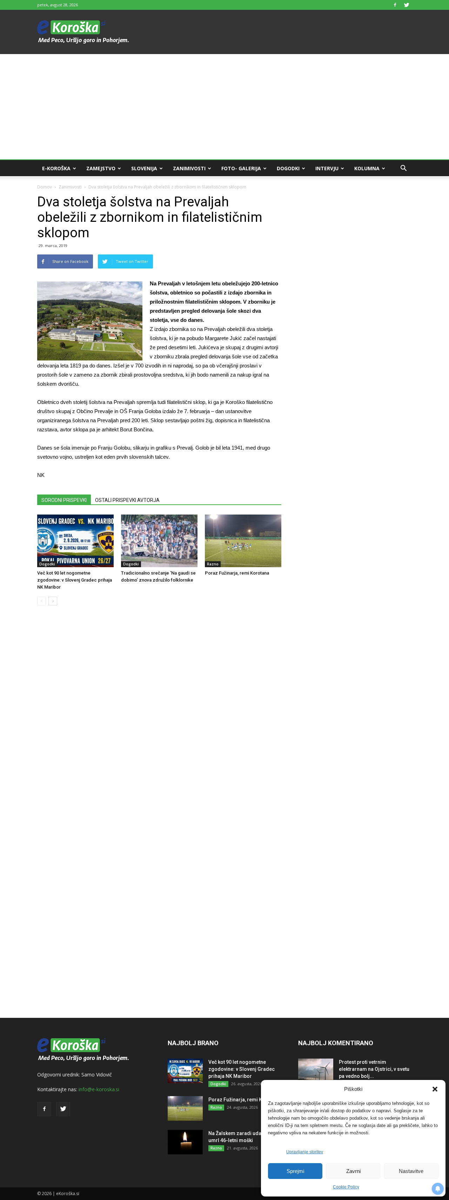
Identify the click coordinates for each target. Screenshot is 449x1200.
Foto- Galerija (241, 168)
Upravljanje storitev (304, 1151)
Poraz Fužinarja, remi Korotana (237, 573)
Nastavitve (411, 1171)
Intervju (327, 168)
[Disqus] (159, 717)
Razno (213, 564)
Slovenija (144, 168)
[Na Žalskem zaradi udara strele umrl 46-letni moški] (185, 1142)
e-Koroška (56, 168)
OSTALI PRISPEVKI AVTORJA (127, 500)
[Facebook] (395, 5)
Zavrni (353, 1171)
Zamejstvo (100, 168)
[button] (434, 1089)
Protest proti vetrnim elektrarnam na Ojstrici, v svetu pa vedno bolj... (374, 1069)
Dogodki (288, 168)
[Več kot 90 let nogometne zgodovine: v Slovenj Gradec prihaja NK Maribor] (75, 541)
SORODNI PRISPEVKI (64, 500)
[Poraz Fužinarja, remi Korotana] (243, 541)
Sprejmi (295, 1171)
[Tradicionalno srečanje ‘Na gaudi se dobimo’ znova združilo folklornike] (159, 541)
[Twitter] (406, 5)
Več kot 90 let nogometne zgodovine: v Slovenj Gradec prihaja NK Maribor (74, 580)
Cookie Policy (346, 1187)
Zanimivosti (189, 168)
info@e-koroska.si (99, 1089)
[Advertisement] (224, 107)
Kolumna (367, 168)
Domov (44, 187)
